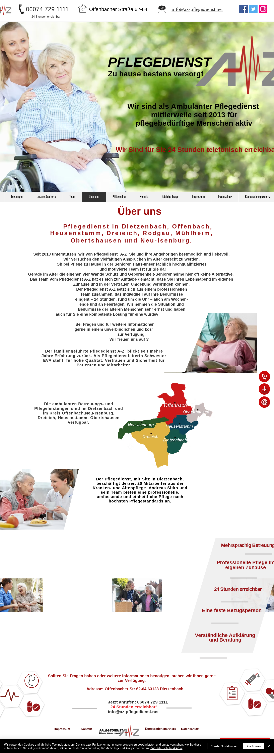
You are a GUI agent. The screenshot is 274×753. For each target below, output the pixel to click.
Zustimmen (254, 746)
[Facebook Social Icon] (243, 9)
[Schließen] (269, 746)
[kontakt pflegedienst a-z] (264, 402)
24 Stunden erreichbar (45, 16)
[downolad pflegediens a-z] (264, 389)
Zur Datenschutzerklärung (167, 748)
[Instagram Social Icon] (263, 9)
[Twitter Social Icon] (253, 9)
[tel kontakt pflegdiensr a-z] (264, 376)
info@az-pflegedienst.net (133, 711)
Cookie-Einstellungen (224, 746)
